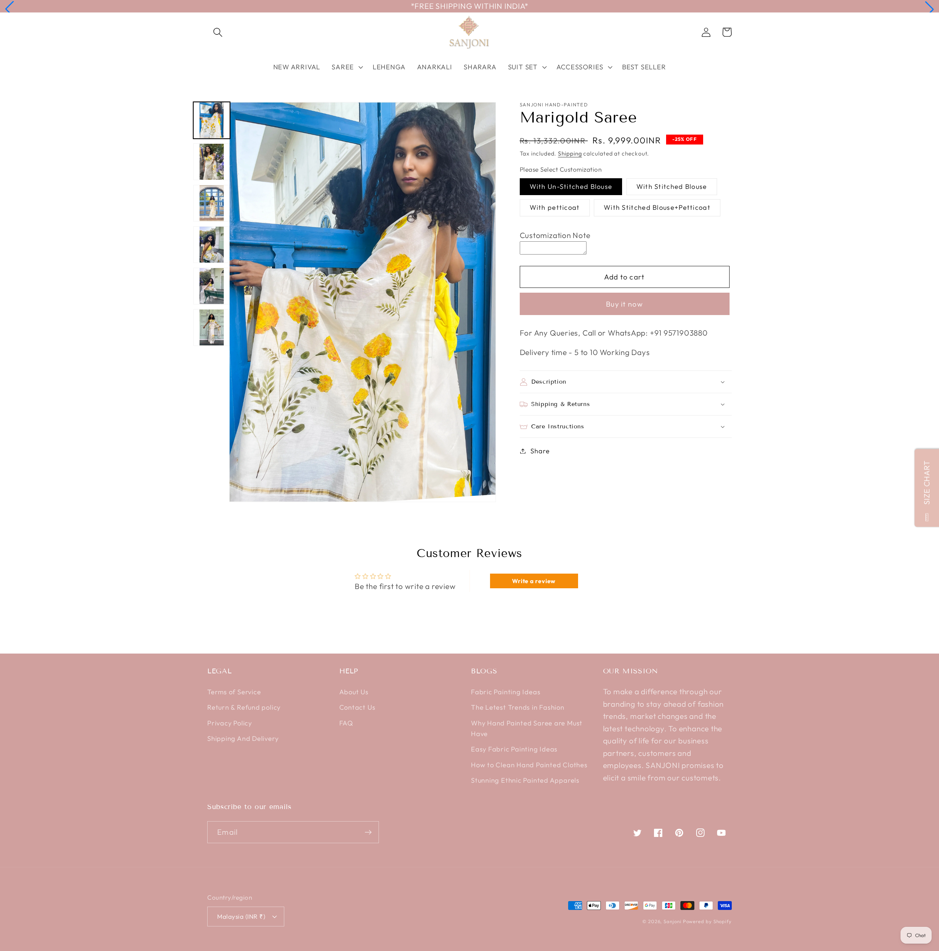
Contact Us (357, 707)
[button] (9, 9)
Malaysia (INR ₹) (241, 916)
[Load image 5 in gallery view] (211, 286)
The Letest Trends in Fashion (518, 707)
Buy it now (624, 303)
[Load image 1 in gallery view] (211, 120)
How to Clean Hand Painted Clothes (529, 765)
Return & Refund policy (244, 707)
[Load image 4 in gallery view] (211, 244)
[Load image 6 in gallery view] (211, 327)
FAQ (346, 723)
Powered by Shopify (707, 921)
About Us (354, 692)
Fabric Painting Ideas (505, 692)
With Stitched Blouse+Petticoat (657, 207)
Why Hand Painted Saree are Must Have (526, 728)
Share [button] (539, 451)
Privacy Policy (229, 723)
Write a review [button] (534, 581)
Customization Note (555, 235)
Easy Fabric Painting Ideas (514, 749)
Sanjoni (672, 921)
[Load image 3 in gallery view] (211, 203)
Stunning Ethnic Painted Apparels (525, 780)
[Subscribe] (368, 832)
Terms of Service (234, 692)
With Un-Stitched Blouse (571, 186)
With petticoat (555, 207)
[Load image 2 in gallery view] (211, 161)
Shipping (570, 153)
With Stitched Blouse (671, 186)
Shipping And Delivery (242, 738)
